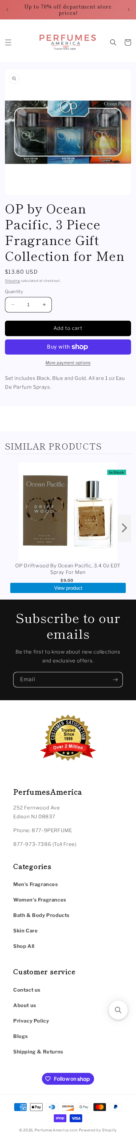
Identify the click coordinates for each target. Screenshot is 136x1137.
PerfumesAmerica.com (56, 1130)
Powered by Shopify (98, 1130)
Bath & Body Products (41, 915)
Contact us (27, 990)
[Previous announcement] (7, 9)
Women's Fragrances (39, 900)
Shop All (24, 946)
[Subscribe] (115, 679)
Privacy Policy (31, 1021)
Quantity (14, 291)
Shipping (12, 281)
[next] (124, 528)
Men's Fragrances (35, 884)
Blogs (20, 1036)
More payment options (68, 362)
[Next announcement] (128, 9)
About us (24, 1005)
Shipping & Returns (38, 1052)
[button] (8, 42)
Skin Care (25, 931)
